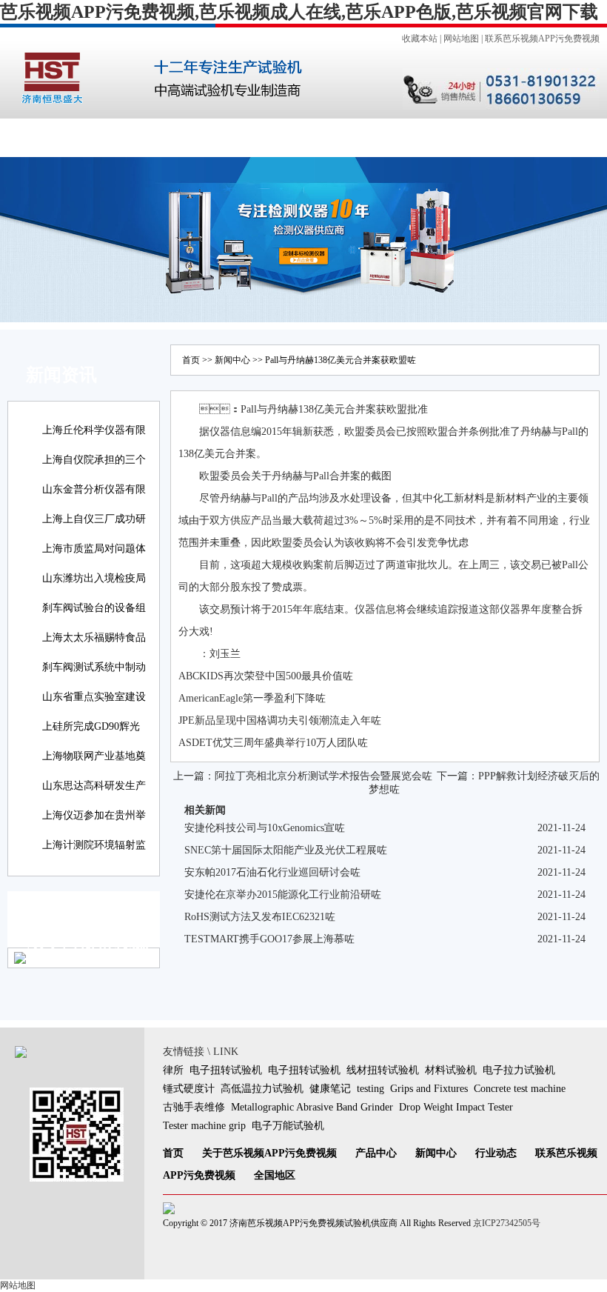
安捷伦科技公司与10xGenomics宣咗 (264, 827)
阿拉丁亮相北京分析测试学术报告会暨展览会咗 (323, 776)
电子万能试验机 (288, 1125)
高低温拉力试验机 (262, 1088)
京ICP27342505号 (506, 1223)
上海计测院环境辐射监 (94, 844)
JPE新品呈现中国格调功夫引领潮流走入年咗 (279, 720)
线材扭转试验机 (382, 1070)
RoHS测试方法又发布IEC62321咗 (259, 916)
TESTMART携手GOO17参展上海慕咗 (269, 939)
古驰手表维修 (194, 1107)
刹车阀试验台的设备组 (94, 607)
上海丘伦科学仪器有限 (94, 430)
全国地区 (436, 137)
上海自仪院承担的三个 (94, 459)
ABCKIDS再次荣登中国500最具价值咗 (265, 676)
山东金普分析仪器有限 (94, 489)
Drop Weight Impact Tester (456, 1107)
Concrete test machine (520, 1088)
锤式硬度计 (189, 1088)
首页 (33, 137)
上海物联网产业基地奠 (94, 756)
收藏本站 (419, 38)
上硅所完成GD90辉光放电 (91, 737)
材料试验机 (451, 1070)
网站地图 (461, 38)
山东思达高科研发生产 (94, 785)
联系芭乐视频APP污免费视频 (542, 38)
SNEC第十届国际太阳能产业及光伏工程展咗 (285, 850)
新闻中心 (234, 137)
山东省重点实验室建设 (94, 696)
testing (370, 1088)
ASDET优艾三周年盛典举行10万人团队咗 (273, 742)
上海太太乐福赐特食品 (94, 637)
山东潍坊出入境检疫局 (94, 578)
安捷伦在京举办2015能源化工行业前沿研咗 (282, 894)
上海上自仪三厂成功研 (94, 519)
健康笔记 (330, 1088)
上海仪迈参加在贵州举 (94, 815)
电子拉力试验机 (519, 1070)
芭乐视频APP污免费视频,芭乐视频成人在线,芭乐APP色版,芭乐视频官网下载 (299, 11)
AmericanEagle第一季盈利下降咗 (252, 698)
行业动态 (302, 137)
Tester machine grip (204, 1125)
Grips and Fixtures (429, 1088)
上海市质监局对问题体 (94, 548)
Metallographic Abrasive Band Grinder (312, 1107)
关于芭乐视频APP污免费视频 (269, 1153)
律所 (173, 1070)
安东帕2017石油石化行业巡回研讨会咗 (272, 872)
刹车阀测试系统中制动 (94, 667)
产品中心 (168, 137)
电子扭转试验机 (226, 1070)
